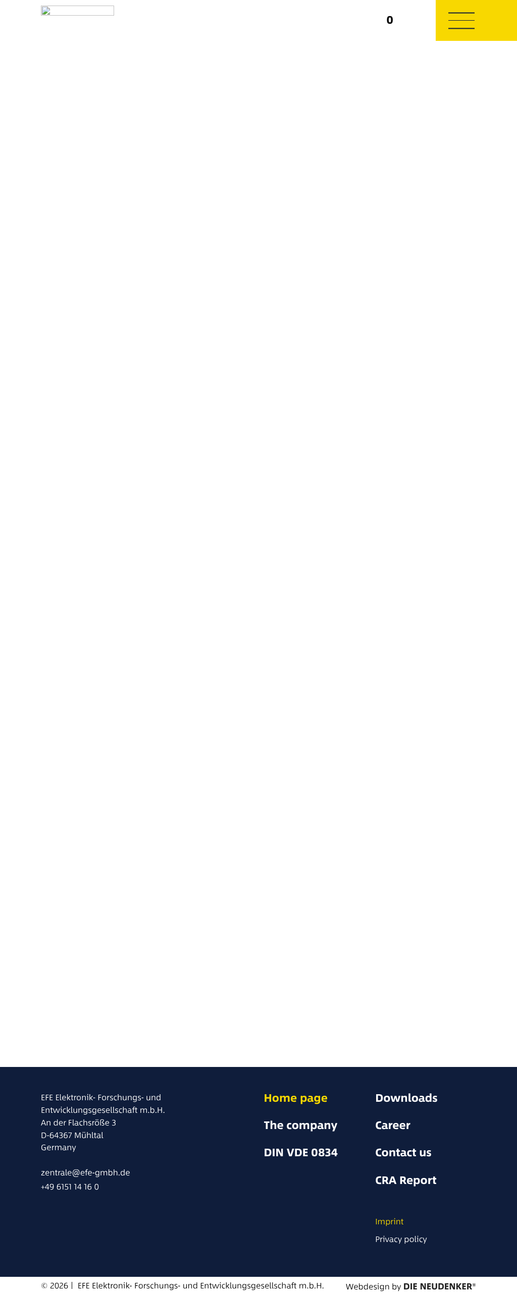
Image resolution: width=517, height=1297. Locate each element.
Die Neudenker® (439, 1286)
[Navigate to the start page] (110, 20)
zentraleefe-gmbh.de (85, 1172)
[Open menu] (461, 20)
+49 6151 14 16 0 (70, 1186)
